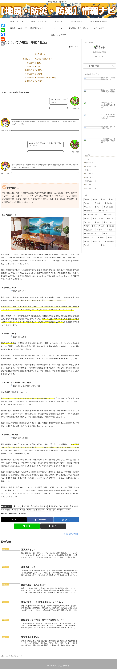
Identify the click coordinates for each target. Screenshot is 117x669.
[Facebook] (2, 34)
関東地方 (23, 513)
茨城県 (5, 513)
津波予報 (31, 510)
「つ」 (18, 506)
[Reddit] (2, 39)
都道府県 (14, 513)
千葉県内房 (54, 506)
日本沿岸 (75, 506)
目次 (37, 54)
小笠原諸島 (64, 506)
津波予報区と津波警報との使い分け (41, 77)
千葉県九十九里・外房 (40, 506)
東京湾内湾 (6, 510)
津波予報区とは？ (34, 66)
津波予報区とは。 (34, 63)
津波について (7, 506)
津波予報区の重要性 (35, 81)
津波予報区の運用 (34, 74)
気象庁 (16, 510)
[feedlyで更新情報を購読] (99, 56)
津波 (23, 510)
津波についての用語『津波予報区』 (39, 59)
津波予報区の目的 (34, 70)
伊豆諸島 (26, 506)
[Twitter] (2, 25)
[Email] (2, 43)
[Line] (2, 30)
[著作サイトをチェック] (96, 56)
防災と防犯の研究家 (99, 52)
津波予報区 (41, 510)
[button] (53, 526)
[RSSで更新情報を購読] (102, 56)
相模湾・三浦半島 (64, 510)
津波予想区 (52, 510)
